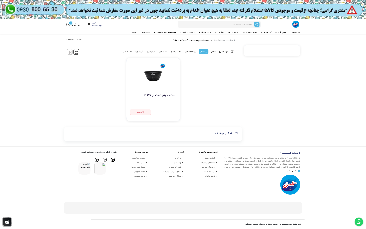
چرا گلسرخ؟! (176, 162)
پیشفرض (203, 51)
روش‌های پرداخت (208, 167)
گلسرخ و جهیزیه (175, 167)
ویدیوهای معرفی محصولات (165, 32)
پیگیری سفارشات (138, 158)
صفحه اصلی (295, 32)
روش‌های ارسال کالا (208, 162)
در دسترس (127, 51)
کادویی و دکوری (205, 32)
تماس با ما (146, 32)
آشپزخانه (267, 32)
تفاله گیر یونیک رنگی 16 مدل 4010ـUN (160, 95)
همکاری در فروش (174, 176)
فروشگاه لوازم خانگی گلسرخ (224, 40)
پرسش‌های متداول (138, 167)
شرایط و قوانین (209, 176)
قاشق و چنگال (233, 32)
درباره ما (134, 32)
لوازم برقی (282, 32)
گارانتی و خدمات (209, 171)
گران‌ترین (139, 51)
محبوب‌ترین (176, 51)
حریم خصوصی (139, 176)
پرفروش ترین (190, 51)
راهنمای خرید (210, 158)
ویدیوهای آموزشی (187, 32)
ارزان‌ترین (151, 51)
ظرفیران (221, 32)
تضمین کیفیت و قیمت (172, 171)
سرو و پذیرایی (251, 32)
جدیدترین (163, 51)
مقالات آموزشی (139, 171)
